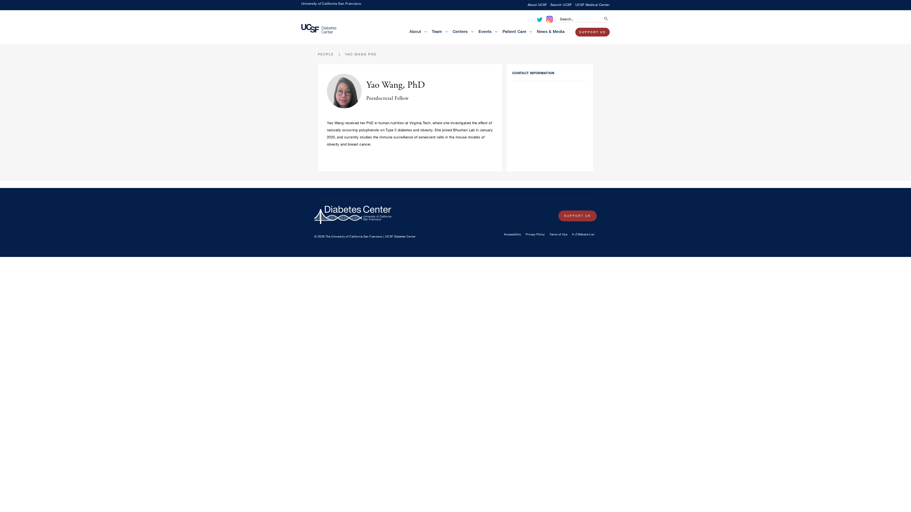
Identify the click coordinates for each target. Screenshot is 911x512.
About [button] (415, 31)
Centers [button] (460, 31)
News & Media (550, 31)
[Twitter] (540, 20)
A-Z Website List (583, 234)
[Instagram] (549, 19)
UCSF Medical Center (592, 5)
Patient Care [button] (514, 31)
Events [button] (485, 31)
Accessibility (512, 234)
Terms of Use (558, 234)
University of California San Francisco (331, 3)
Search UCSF (561, 5)
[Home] (322, 29)
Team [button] (437, 31)
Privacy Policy (535, 234)
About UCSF (537, 5)
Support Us (592, 32)
